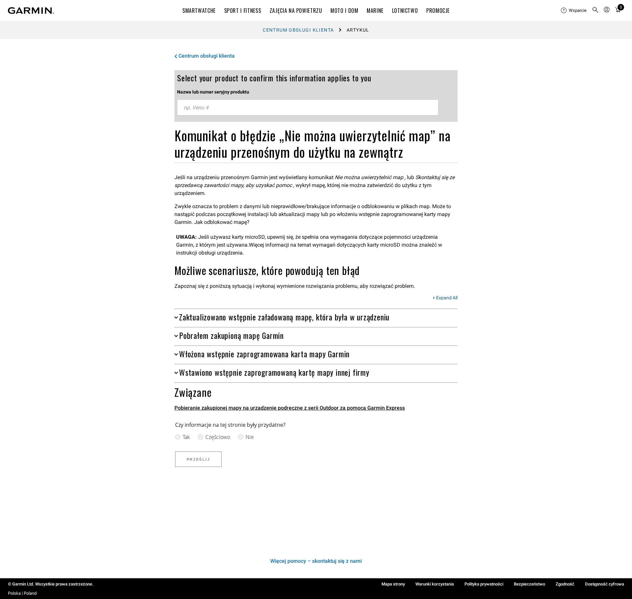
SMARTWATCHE (199, 10)
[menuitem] (574, 10)
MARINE (375, 10)
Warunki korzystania (434, 584)
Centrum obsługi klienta (298, 30)
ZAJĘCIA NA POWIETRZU (296, 10)
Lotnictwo (405, 10)
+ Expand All (445, 298)
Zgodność (565, 584)
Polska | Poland (22, 593)
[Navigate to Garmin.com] (31, 10)
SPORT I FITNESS (242, 10)
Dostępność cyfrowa (604, 584)
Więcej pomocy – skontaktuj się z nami (316, 561)
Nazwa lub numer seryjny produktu (213, 92)
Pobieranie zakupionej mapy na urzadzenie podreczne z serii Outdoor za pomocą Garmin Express (289, 408)
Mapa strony (393, 584)
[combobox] (307, 107)
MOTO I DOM (344, 10)
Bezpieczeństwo (529, 584)
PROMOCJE (438, 10)
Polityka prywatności (483, 584)
